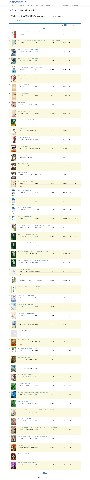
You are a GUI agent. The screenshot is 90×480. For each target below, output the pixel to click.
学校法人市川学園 (74, 5)
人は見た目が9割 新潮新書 (23, 84)
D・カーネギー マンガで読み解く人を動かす (27, 119)
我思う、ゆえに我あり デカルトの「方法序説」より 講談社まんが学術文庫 (33, 436)
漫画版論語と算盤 (21, 102)
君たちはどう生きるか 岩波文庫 (24, 190)
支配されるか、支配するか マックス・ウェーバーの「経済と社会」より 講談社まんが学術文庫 (37, 427)
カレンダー (57, 5)
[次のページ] (48, 28)
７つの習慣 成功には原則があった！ (25, 146)
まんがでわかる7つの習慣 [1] (24, 137)
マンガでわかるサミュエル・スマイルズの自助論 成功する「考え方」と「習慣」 (34, 225)
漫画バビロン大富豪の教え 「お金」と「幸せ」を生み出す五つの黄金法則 (33, 251)
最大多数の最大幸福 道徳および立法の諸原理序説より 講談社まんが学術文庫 (33, 392)
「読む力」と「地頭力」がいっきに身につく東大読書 (29, 286)
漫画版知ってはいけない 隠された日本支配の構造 (28, 49)
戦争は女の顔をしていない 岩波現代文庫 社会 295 (28, 348)
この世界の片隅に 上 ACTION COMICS (26, 295)
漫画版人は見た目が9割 (22, 75)
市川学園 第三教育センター (24, 2)
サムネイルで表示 (67, 25)
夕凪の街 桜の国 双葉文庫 (23, 330)
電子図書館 (65, 5)
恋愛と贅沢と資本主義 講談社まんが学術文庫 (27, 462)
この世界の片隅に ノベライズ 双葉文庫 (26, 322)
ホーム (13, 5)
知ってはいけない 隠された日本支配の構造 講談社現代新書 (30, 67)
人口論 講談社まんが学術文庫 (24, 383)
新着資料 (48, 5)
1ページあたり (72, 25)
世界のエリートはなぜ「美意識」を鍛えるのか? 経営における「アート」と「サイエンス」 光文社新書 (39, 40)
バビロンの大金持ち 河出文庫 (24, 269)
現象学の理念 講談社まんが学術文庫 (25, 366)
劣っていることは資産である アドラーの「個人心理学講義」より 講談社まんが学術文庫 (36, 409)
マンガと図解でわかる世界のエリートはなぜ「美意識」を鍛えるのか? (32, 31)
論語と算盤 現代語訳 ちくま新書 (24, 111)
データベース (31, 5)
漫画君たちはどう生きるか (23, 155)
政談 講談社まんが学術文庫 (23, 401)
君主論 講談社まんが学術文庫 (24, 357)
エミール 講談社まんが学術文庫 (24, 418)
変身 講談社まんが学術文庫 (23, 453)
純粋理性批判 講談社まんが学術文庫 (25, 374)
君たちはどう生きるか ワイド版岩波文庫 (26, 181)
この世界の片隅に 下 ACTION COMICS (26, 313)
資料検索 (22, 5)
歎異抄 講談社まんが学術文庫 (24, 445)
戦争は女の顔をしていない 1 (24, 339)
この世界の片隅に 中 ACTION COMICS (26, 304)
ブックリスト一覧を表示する (16, 20)
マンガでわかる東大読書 (23, 278)
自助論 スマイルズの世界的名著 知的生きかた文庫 (28, 234)
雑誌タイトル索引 (39, 5)
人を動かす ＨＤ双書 (22, 128)
